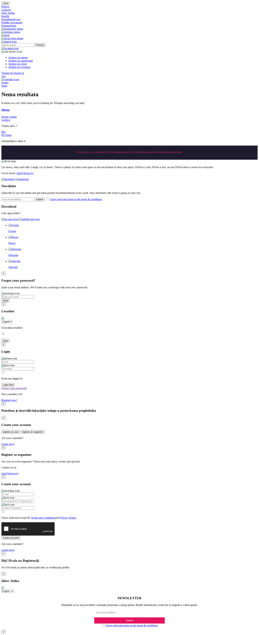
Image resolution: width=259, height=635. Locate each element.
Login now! (8, 444)
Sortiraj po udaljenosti (20, 60)
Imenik (5, 16)
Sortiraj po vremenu (19, 67)
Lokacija (6, 9)
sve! (3, 76)
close (5, 3)
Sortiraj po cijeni (17, 63)
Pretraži (40, 45)
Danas (4, 82)
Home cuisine (9, 116)
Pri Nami (6, 135)
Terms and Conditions (43, 517)
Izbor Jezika (8, 12)
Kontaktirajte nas (10, 19)
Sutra (4, 85)
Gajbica (5, 119)
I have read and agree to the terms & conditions (76, 199)
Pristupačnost (8, 25)
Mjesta (5, 109)
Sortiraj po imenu (18, 57)
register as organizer (32, 432)
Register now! (9, 400)
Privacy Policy (68, 517)
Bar (3, 131)
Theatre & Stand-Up (12, 73)
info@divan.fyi (25, 173)
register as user (11, 432)
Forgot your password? (14, 388)
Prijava (5, 6)
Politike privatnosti (11, 22)
